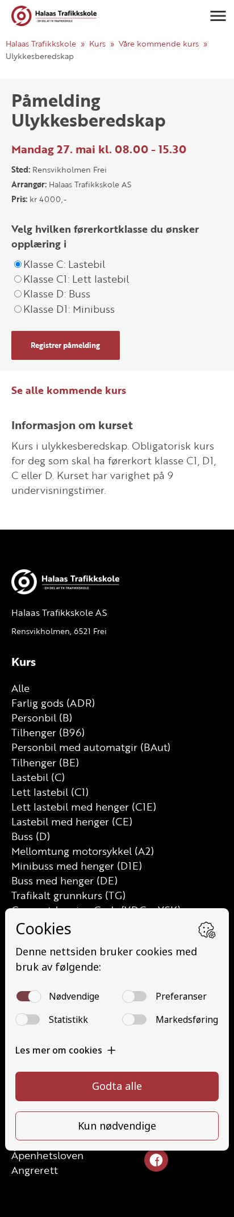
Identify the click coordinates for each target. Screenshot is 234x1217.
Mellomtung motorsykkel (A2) (82, 850)
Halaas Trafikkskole (41, 43)
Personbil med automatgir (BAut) (90, 747)
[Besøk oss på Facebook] (156, 1160)
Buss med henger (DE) (64, 880)
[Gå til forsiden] (54, 16)
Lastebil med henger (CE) (71, 821)
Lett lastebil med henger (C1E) (83, 806)
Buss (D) (30, 836)
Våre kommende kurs (159, 43)
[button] (218, 16)
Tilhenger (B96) (48, 732)
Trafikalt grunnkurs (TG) (68, 895)
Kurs (97, 43)
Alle (20, 688)
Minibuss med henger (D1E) (76, 865)
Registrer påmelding (65, 345)
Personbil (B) (41, 717)
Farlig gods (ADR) (53, 702)
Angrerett (34, 1170)
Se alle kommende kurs (68, 390)
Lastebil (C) (38, 777)
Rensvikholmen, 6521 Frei (59, 631)
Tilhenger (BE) (45, 762)
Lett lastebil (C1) (50, 791)
